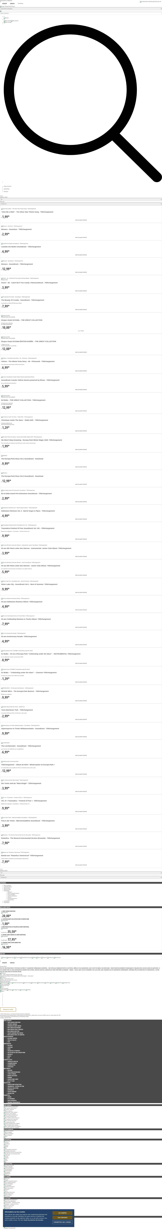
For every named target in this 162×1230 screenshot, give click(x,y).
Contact (6, 1003)
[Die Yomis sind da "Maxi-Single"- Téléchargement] (14, 780)
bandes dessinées (12, 896)
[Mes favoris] (11, 20)
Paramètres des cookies (10, 994)
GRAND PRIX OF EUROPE (8, 317)
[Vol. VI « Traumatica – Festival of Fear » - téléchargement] (16, 797)
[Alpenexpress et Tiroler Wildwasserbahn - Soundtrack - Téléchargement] (20, 725)
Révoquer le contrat (8, 1009)
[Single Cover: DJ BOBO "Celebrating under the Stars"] (15, 669)
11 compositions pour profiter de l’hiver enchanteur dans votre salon (18, 767)
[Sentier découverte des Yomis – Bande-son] (13, 706)
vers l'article (81, 331)
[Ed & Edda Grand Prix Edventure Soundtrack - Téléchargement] (18, 490)
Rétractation (7, 1000)
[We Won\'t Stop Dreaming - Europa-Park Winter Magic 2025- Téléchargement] (21, 437)
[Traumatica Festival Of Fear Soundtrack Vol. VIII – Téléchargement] (18, 525)
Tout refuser (62, 1217)
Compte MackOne (8, 1004)
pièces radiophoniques (13, 893)
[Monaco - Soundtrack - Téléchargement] (12, 261)
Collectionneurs (8, 886)
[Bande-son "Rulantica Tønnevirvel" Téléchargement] (15, 852)
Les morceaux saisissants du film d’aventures (12, 364)
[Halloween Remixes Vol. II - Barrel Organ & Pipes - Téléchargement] (19, 507)
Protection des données (10, 999)
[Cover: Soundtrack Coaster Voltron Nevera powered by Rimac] (17, 377)
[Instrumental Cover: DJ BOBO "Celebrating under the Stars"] (17, 650)
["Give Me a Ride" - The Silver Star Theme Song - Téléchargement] (18, 208)
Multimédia (6, 189)
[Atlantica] (4, 455)
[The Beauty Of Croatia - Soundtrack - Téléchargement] (15, 297)
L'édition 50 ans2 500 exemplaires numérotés (8, 345)
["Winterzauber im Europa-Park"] (10, 761)
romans (9, 897)
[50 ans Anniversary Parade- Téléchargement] (13, 633)
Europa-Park (4, 279)
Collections (6, 901)
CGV (5, 998)
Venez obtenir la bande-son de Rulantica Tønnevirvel (14, 858)
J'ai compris (62, 1213)
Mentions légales (8, 1001)
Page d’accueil (7, 186)
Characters (6, 902)
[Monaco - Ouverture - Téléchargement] (11, 226)
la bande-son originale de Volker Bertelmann (7, 324)
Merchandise (7, 888)
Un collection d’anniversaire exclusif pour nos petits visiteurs (16, 568)
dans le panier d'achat (81, 220)
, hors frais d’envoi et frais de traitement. (20, 1014)
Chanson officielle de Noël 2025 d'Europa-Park (7, 424)
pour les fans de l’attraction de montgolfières (12, 749)
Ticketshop (20, 3)
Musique (6, 191)
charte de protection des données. (34, 1220)
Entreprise (6, 995)
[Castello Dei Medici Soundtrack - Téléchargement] (14, 243)
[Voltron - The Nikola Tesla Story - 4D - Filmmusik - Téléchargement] (18, 358)
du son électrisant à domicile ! (8, 383)
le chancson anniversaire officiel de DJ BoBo (12, 675)
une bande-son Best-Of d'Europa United (11, 303)
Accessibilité (7, 1005)
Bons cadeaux (7, 885)
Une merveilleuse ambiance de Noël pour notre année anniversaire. (18, 443)
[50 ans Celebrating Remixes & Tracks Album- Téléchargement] (17, 616)
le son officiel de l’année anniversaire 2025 (12, 657)
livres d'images (11, 894)
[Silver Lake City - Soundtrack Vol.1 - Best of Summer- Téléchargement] (19, 581)
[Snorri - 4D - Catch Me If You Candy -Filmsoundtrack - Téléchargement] (20, 278)
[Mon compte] (8, 22)
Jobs (5, 996)
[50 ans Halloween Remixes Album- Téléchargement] (15, 598)
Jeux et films (11, 900)
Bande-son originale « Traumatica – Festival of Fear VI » (15, 531)
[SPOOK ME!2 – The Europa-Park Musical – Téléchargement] (17, 688)
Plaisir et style (7, 889)
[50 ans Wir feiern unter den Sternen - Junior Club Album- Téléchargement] (20, 562)
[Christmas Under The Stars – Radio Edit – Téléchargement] (17, 417)
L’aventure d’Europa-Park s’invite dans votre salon (14, 713)
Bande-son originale (6, 694)
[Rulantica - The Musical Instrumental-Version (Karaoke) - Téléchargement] (20, 835)
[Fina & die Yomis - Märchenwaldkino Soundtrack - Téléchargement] (19, 817)
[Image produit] (5, 315)
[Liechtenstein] (5, 742)
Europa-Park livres (12, 898)
